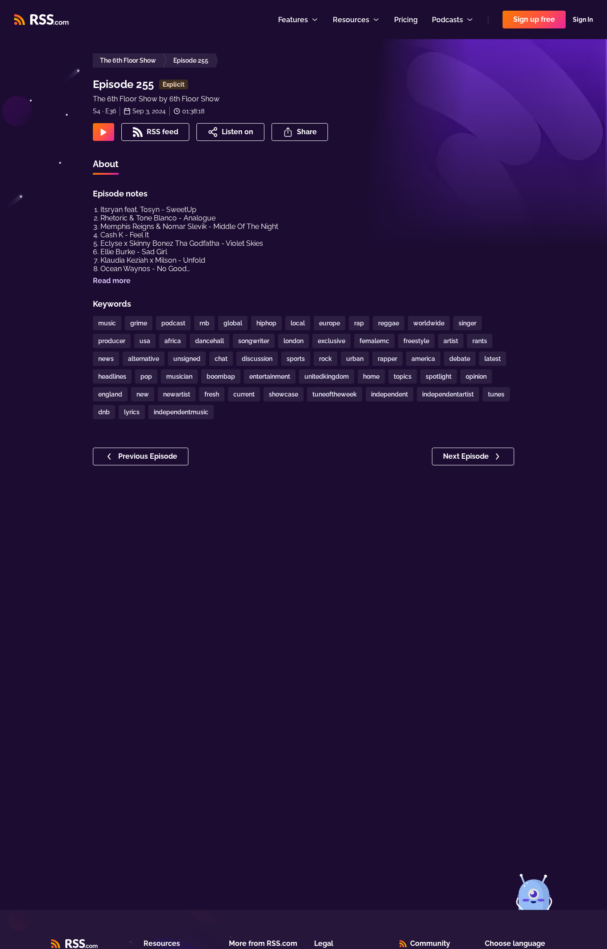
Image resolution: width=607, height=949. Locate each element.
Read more (112, 280)
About (106, 164)
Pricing (406, 20)
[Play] (103, 132)
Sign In (583, 19)
